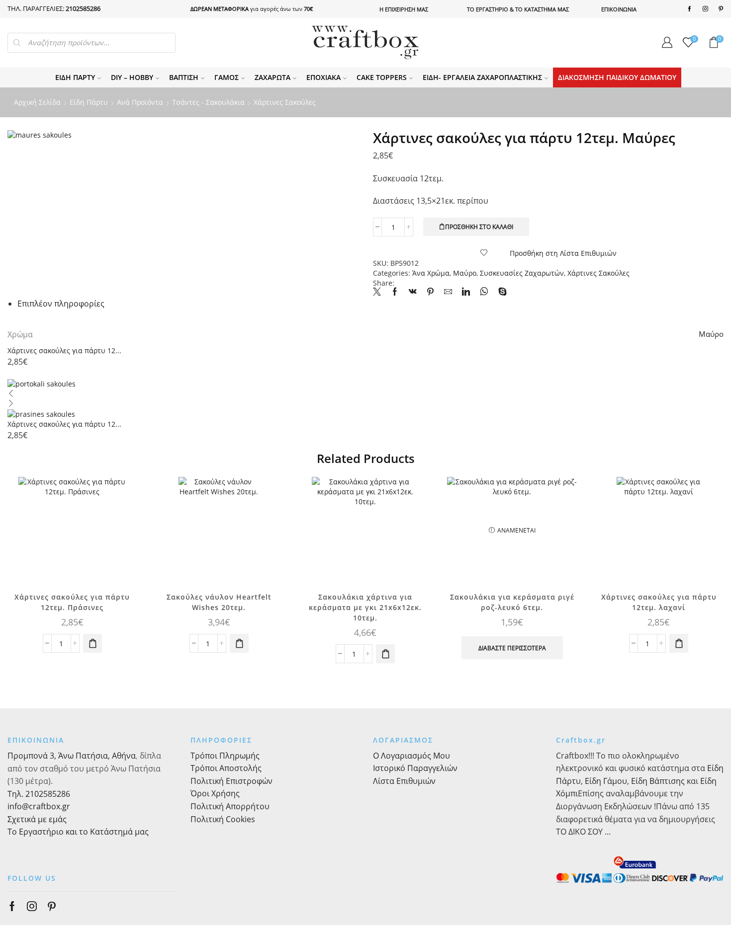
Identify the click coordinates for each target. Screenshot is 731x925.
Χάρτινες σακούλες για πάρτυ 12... (64, 350)
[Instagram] (705, 9)
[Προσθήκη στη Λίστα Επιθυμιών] (120, 498)
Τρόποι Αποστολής (226, 768)
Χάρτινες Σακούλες (285, 102)
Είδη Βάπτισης (658, 780)
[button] (92, 643)
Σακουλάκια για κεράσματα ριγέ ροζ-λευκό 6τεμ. (512, 602)
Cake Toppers (382, 77)
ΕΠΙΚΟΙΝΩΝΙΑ (619, 9)
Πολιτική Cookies (222, 819)
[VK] (413, 292)
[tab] (60, 303)
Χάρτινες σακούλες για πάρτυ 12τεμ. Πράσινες (72, 602)
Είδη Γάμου (605, 780)
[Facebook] (689, 9)
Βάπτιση (183, 77)
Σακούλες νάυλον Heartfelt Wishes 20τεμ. (219, 602)
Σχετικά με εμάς (37, 819)
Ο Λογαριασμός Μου (411, 755)
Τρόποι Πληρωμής (225, 755)
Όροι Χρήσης (215, 793)
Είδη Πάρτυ (75, 77)
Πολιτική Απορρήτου (230, 806)
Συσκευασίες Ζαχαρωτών (522, 273)
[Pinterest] (721, 9)
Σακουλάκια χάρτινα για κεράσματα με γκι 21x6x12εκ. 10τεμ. (365, 607)
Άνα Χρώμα (431, 273)
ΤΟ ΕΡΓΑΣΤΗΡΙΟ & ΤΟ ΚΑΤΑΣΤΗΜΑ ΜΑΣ (518, 9)
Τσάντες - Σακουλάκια (208, 102)
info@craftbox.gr (38, 806)
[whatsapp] (484, 292)
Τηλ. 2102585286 (38, 793)
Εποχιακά (323, 77)
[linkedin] (466, 292)
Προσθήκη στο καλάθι (479, 227)
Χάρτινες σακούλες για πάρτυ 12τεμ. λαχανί (659, 602)
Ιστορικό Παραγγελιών (415, 768)
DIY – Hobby (132, 77)
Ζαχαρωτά (272, 77)
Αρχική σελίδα (37, 102)
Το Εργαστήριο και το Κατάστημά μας (78, 831)
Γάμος (226, 77)
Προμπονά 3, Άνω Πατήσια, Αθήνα (71, 755)
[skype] (500, 292)
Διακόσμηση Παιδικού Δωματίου (617, 77)
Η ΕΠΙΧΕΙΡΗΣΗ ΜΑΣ (403, 9)
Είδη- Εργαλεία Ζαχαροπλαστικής (482, 77)
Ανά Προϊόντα (140, 102)
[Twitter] (379, 292)
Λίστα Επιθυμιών (404, 780)
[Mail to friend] (448, 292)
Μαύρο (464, 273)
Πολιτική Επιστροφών (231, 780)
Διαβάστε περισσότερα (512, 648)
